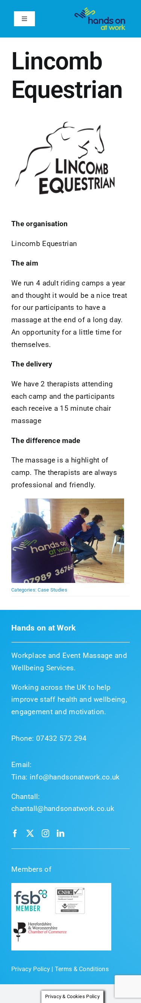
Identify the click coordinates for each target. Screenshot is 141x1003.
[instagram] (45, 833)
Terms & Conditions (82, 969)
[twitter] (30, 833)
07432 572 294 (61, 738)
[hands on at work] (99, 11)
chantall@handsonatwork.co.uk (62, 808)
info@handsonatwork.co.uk (75, 777)
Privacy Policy (30, 969)
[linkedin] (60, 833)
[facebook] (15, 833)
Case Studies (52, 590)
